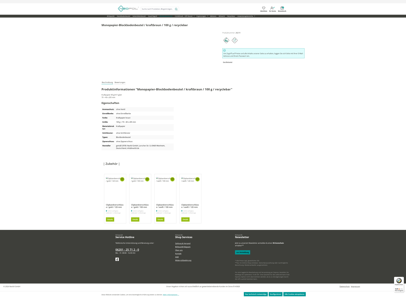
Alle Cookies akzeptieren (294, 294)
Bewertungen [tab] (120, 82)
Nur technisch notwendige (255, 294)
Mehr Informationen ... (171, 295)
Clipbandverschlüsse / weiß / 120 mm (190, 206)
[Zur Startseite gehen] (126, 8)
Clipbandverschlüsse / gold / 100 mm (140, 206)
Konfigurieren (275, 294)
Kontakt (178, 253)
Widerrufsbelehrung (183, 260)
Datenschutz (345, 286)
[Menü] (402, 278)
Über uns (179, 250)
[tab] (107, 82)
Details (110, 219)
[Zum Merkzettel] (122, 179)
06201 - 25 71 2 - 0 (127, 249)
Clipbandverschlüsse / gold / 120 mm (114, 206)
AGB (177, 257)
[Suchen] (176, 9)
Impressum (355, 286)
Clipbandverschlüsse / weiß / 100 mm (165, 206)
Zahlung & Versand (182, 243)
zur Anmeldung (242, 252)
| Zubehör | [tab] (111, 164)
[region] (159, 54)
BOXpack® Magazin (183, 247)
